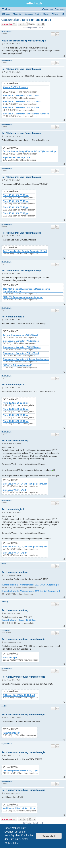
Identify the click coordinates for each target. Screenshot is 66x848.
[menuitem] (8, 9)
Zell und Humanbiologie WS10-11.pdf (20, 335)
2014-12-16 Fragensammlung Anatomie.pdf (23, 297)
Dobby (4, 563)
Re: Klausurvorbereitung (15, 440)
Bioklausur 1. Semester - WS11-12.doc (21, 96)
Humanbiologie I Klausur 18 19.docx (19, 620)
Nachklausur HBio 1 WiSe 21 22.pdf (19, 808)
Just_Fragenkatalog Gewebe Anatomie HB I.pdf (25, 251)
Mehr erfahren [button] (12, 843)
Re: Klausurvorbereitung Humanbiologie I (24, 639)
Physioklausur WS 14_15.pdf (16, 158)
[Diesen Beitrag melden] (53, 34)
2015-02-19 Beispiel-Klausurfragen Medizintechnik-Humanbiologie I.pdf (26, 290)
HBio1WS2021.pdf (11, 733)
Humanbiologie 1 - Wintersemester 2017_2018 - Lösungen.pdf (31, 591)
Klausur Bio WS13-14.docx (15, 87)
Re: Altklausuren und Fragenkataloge (21, 69)
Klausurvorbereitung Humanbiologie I (26, 19)
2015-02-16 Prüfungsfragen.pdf (17, 365)
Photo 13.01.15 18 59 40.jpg (16, 207)
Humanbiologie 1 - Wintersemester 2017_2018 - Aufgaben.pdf (30, 585)
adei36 (4, 706)
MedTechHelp (7, 32)
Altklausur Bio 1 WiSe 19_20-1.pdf (19, 695)
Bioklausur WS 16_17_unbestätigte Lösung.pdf (25, 484)
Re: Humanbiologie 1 (13, 316)
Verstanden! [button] (49, 836)
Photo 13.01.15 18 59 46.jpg (16, 201)
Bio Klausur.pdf (10, 657)
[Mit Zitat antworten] (57, 34)
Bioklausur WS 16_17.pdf (14, 490)
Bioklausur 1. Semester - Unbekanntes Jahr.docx (26, 114)
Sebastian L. (6, 630)
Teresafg (5, 601)
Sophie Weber (7, 744)
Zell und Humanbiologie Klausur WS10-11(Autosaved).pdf (30, 151)
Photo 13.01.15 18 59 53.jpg (16, 195)
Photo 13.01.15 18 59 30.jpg (16, 213)
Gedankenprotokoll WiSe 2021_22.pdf (20, 771)
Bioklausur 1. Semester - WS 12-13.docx (22, 102)
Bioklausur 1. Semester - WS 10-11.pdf (21, 108)
